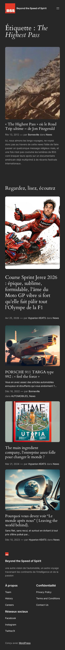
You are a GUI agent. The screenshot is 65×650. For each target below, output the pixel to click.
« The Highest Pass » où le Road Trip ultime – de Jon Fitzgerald (30, 126)
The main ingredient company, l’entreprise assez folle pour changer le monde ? (30, 452)
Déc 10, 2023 (12, 539)
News (49, 134)
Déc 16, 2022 (12, 391)
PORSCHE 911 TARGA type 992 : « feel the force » (29, 374)
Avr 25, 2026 (12, 318)
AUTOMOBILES (19, 396)
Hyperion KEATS (37, 318)
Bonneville (33, 134)
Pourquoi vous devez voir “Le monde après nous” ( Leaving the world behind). (31, 520)
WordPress (24, 643)
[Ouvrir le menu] (58, 8)
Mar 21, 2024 (12, 463)
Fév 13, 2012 (12, 134)
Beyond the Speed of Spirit (31, 8)
